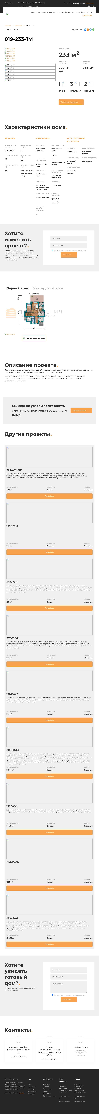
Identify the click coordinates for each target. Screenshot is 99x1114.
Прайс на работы (85, 12)
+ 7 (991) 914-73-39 (31, 7)
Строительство (53, 12)
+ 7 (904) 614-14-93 (38, 3)
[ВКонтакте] (85, 29)
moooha (22, 1093)
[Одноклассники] (88, 29)
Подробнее (49, 496)
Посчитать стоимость (69, 102)
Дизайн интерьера (68, 12)
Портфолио (90, 3)
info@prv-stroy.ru (80, 1047)
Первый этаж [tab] (17, 288)
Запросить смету (79, 410)
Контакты (90, 6)
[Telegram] (90, 29)
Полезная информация (77, 3)
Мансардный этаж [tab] (48, 288)
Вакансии (88, 16)
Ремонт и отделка (38, 12)
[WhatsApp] (93, 29)
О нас (66, 3)
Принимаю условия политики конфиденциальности (70, 250)
